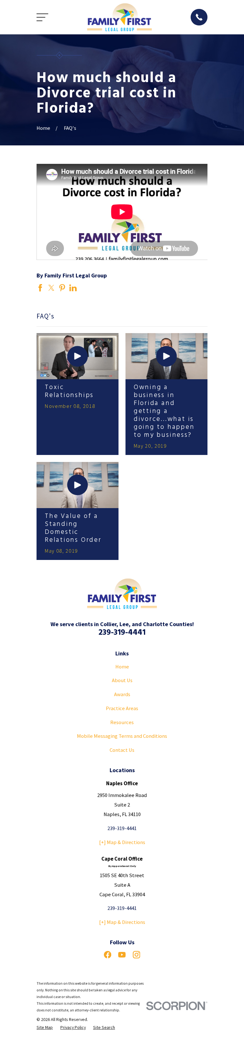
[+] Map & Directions (122, 842)
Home (122, 666)
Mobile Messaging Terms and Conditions (122, 736)
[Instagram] (136, 954)
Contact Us (122, 750)
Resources (122, 722)
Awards (122, 694)
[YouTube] (121, 954)
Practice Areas (122, 708)
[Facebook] (107, 954)
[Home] (119, 17)
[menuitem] (45, 1027)
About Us (122, 680)
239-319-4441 (122, 632)
